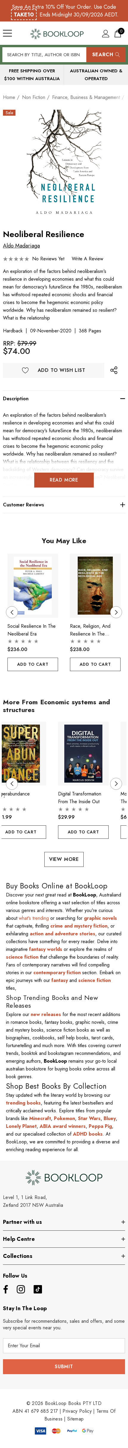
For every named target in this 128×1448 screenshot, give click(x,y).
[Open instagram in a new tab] (20, 1289)
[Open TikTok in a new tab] (38, 1289)
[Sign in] (106, 33)
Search (102, 54)
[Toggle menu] (7, 33)
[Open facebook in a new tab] (4, 1289)
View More (64, 859)
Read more (64, 479)
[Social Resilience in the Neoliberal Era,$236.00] (32, 586)
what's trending (34, 918)
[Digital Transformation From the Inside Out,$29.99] (83, 754)
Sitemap (75, 1418)
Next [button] (116, 612)
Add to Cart (33, 664)
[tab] (59, 682)
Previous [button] (12, 612)
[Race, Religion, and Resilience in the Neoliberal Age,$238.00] (95, 586)
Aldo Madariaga (21, 246)
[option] (64, 165)
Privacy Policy (77, 1411)
